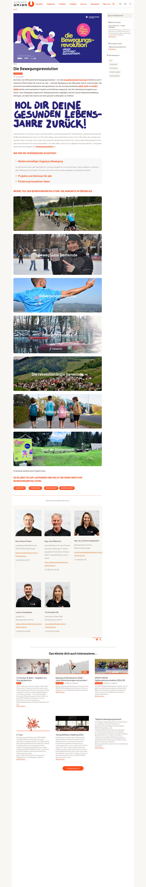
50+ (111, 60)
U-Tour (19, 734)
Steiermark (18, 73)
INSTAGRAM (51, 488)
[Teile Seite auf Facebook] (96, 639)
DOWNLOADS (67, 488)
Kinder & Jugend (115, 72)
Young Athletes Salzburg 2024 (70, 734)
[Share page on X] (100, 639)
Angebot (73, 4)
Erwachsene (113, 64)
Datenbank (95, 4)
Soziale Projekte (114, 76)
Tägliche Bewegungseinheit (117, 47)
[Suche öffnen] (113, 4)
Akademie (51, 4)
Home (15, 9)
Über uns (106, 4)
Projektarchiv (73, 768)
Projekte (62, 4)
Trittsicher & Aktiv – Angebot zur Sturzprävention (31, 678)
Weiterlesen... (112, 36)
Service (83, 4)
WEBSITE (19, 488)
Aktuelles (39, 4)
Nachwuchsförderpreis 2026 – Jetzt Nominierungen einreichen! (71, 678)
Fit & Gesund (18, 77)
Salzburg (59, 683)
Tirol (19, 683)
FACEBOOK (35, 488)
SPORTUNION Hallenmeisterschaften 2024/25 (110, 678)
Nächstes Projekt (115, 22)
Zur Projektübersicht (116, 15)
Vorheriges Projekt (116, 43)
